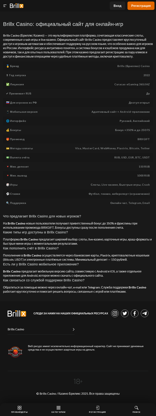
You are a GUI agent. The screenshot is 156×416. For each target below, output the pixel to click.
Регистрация (141, 5)
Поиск (137, 412)
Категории (58, 412)
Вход (117, 5)
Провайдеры (19, 412)
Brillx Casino (16, 329)
